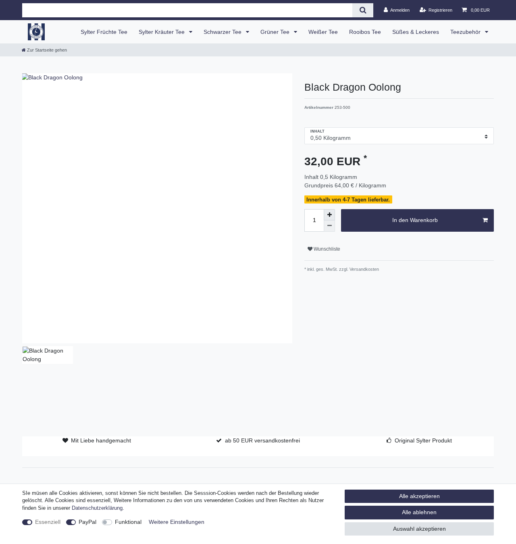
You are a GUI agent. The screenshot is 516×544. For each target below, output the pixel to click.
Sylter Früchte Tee (104, 32)
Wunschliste (326, 249)
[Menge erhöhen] (329, 214)
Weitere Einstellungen (176, 522)
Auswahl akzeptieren (419, 528)
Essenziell (47, 522)
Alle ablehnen (419, 512)
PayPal (87, 522)
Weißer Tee (323, 32)
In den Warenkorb (415, 220)
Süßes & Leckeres (415, 32)
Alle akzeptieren (419, 496)
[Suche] (362, 10)
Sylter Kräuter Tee (162, 32)
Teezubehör (466, 32)
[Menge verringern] (329, 226)
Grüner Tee (275, 32)
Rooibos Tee (365, 32)
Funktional (128, 522)
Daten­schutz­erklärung (97, 508)
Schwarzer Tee (223, 32)
